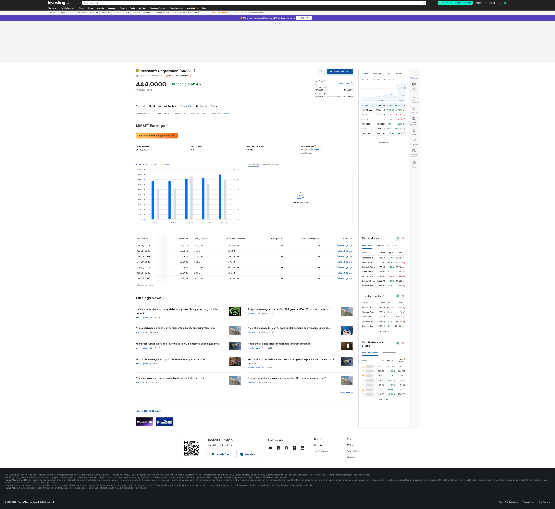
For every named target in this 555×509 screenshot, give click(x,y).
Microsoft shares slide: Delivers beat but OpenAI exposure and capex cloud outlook (291, 361)
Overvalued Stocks (256, 13)
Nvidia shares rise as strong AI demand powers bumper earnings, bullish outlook (177, 311)
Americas (136, 13)
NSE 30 (365, 105)
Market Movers (370, 238)
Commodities (377, 74)
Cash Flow (194, 113)
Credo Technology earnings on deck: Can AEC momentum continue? (287, 378)
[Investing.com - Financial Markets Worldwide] (59, 3)
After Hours (198, 13)
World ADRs (105, 13)
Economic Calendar (158, 8)
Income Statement (163, 113)
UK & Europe (148, 13)
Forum (214, 106)
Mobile (350, 445)
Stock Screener (176, 8)
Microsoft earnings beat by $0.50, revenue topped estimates (170, 359)
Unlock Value (343, 83)
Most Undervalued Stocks (372, 344)
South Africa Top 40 (370, 133)
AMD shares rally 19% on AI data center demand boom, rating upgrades (289, 327)
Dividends (215, 113)
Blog (349, 439)
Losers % (392, 246)
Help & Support (321, 451)
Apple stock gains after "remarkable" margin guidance (279, 343)
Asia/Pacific (171, 13)
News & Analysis (167, 106)
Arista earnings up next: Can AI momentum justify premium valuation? (175, 327)
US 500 (365, 119)
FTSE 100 (366, 124)
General (140, 106)
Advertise (318, 445)
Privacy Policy (529, 502)
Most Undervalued (370, 353)
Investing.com (142, 318)
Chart (151, 106)
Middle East (160, 13)
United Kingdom (81, 13)
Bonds (390, 74)
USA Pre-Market (185, 13)
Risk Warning (544, 502)
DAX (364, 129)
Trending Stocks (371, 296)
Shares (53, 13)
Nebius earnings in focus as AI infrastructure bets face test (170, 378)
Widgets (351, 457)
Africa (207, 13)
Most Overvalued (389, 353)
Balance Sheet (180, 113)
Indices (365, 74)
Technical (201, 106)
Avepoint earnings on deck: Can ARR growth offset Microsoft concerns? (289, 309)
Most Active (367, 246)
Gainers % (380, 246)
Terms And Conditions (508, 502)
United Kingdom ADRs (121, 13)
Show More (347, 392)
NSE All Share (368, 110)
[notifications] (500, 2)
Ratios (205, 113)
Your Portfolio (353, 451)
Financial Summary (144, 113)
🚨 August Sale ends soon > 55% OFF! (455, 3)
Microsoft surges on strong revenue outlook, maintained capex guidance (177, 343)
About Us (318, 439)
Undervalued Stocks (239, 13)
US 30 (364, 115)
